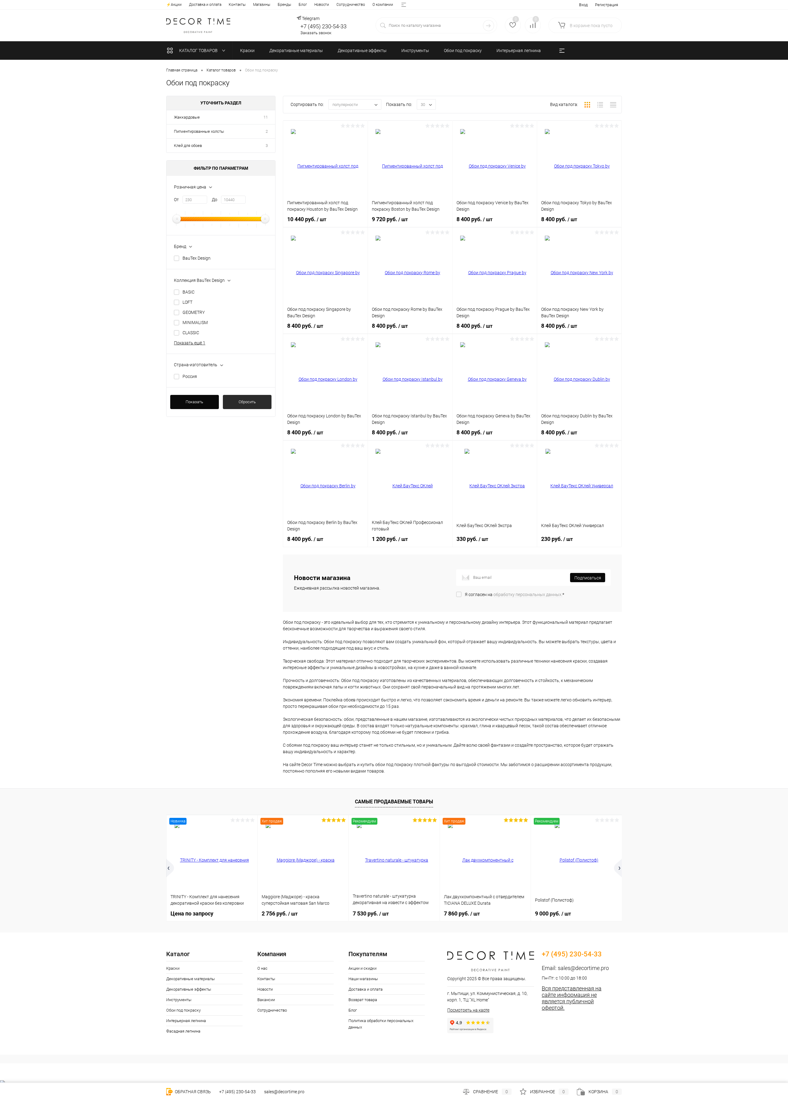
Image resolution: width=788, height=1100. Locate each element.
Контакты (237, 4)
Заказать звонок (316, 32)
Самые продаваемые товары (394, 802)
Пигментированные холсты (199, 131)
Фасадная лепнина (183, 1031)
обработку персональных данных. (527, 594)
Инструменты (178, 999)
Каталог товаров (199, 50)
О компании (382, 4)
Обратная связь (192, 1091)
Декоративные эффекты (188, 989)
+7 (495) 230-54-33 (323, 26)
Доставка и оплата (205, 4)
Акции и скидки (362, 968)
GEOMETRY (194, 312)
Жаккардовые (187, 117)
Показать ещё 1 (189, 342)
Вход (583, 4)
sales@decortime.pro (583, 968)
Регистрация (606, 4)
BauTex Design (197, 258)
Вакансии (266, 999)
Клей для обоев (188, 145)
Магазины (261, 4)
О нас (262, 968)
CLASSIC (191, 332)
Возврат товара (362, 999)
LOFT (187, 302)
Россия (190, 376)
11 (265, 117)
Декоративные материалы (190, 978)
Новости (321, 4)
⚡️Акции (174, 4)
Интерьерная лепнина (186, 1020)
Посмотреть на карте (468, 1010)
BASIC (189, 292)
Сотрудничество (350, 4)
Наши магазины (363, 978)
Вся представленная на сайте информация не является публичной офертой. (571, 998)
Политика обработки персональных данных (380, 1023)
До (214, 199)
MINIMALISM (195, 322)
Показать (194, 402)
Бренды (284, 4)
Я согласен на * (514, 594)
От (176, 199)
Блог (303, 4)
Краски (172, 968)
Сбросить (247, 402)
